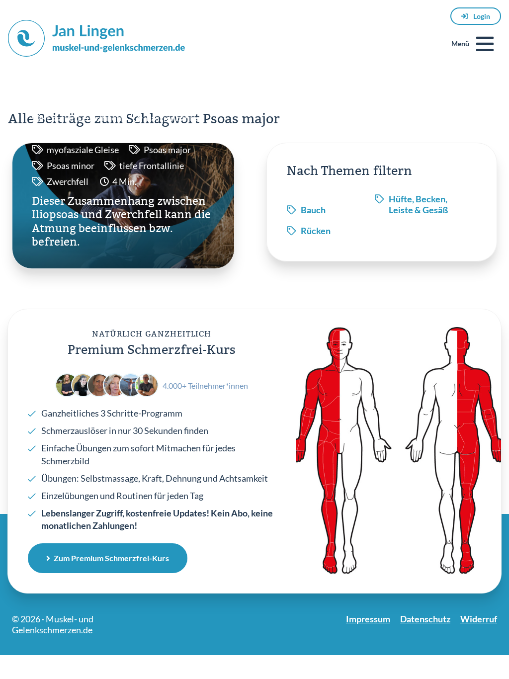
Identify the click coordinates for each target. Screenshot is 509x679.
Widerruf (478, 618)
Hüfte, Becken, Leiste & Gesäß (418, 204)
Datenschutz (425, 618)
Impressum (368, 618)
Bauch (313, 209)
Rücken (316, 230)
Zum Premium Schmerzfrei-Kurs (111, 558)
